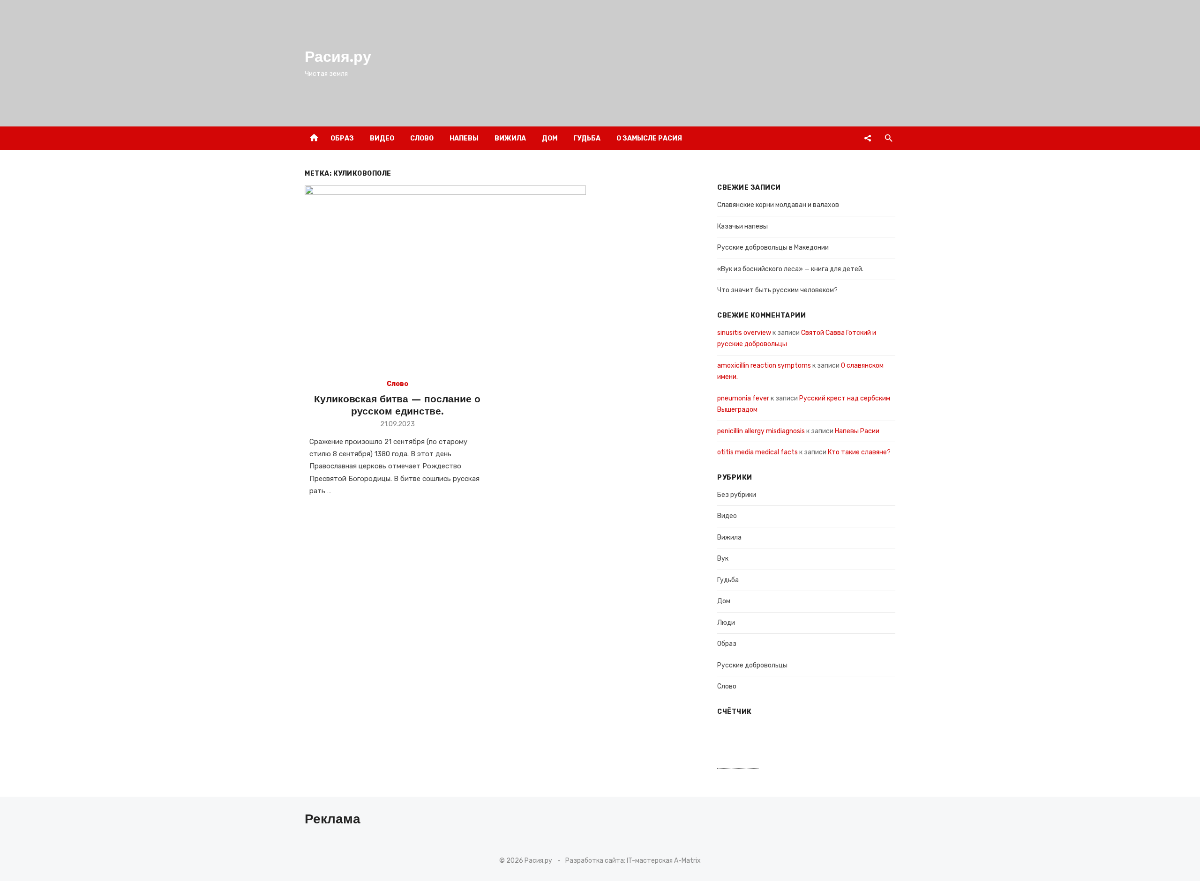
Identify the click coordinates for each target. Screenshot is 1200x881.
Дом (549, 138)
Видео (382, 138)
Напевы (464, 138)
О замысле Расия (649, 138)
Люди (726, 623)
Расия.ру (338, 57)
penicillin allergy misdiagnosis (761, 431)
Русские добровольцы (752, 665)
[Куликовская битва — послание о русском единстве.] (445, 279)
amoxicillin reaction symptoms (764, 366)
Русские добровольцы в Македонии (773, 248)
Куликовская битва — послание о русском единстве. (397, 405)
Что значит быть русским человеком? (777, 290)
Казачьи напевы (742, 226)
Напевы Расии (857, 431)
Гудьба (586, 138)
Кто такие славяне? (859, 452)
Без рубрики (736, 495)
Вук (722, 559)
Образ (342, 138)
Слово (422, 138)
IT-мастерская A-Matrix (664, 861)
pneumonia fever (743, 398)
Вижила (510, 138)
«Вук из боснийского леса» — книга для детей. (790, 269)
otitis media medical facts (757, 452)
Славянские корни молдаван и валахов (778, 205)
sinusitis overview (744, 333)
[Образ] (867, 138)
